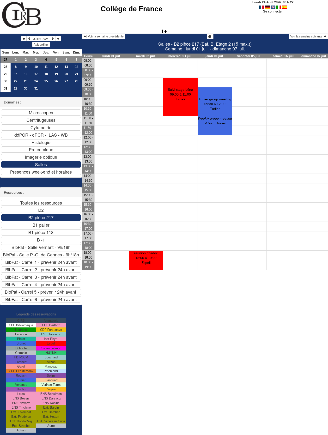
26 (56, 81)
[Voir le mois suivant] (52, 38)
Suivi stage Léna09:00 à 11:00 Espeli (180, 94)
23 (25, 81)
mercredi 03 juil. (180, 56)
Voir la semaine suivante (307, 36)
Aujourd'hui (41, 44)
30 (5, 81)
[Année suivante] (58, 38)
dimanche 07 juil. (314, 56)
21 (76, 74)
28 (5, 67)
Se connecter (273, 11)
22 (15, 81)
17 (36, 74)
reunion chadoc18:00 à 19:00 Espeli (146, 258)
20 (66, 74)
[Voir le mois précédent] (29, 38)
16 (25, 74)
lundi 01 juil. (111, 56)
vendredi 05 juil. (249, 56)
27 (5, 59)
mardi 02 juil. (146, 56)
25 (46, 81)
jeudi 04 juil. (215, 56)
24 (36, 81)
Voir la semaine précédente (105, 36)
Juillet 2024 (41, 38)
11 (46, 67)
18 (46, 74)
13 (66, 67)
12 (56, 67)
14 (76, 67)
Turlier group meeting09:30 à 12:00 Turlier (215, 111)
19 (56, 74)
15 (15, 74)
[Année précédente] (24, 38)
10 (36, 67)
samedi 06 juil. (284, 56)
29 (5, 74)
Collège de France (132, 9)
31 (5, 88)
